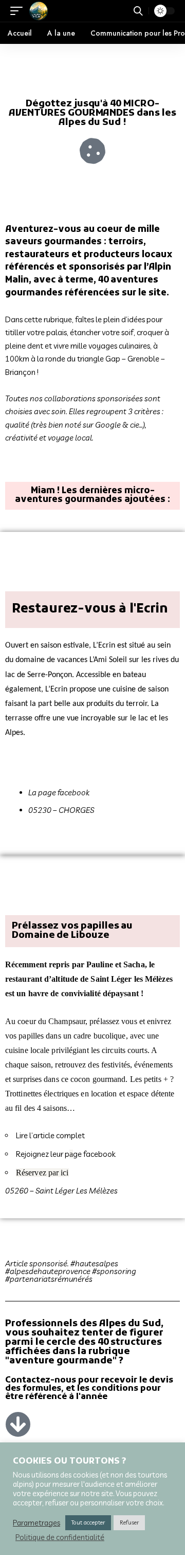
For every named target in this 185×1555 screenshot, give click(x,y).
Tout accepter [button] (88, 1522)
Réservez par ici (42, 1172)
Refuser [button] (129, 1522)
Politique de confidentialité (59, 1537)
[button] (19, 11)
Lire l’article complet (50, 1135)
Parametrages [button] (36, 1523)
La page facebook (59, 792)
